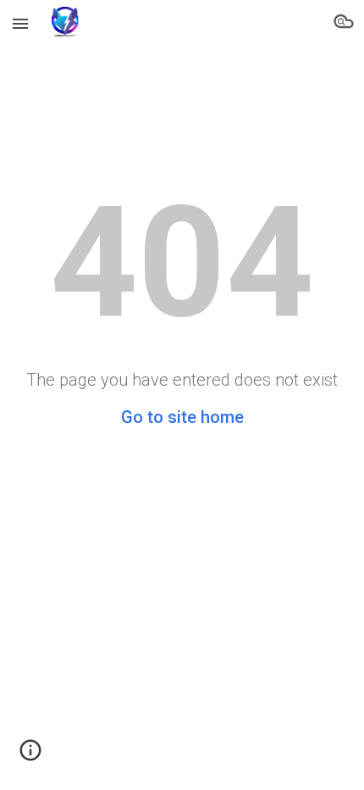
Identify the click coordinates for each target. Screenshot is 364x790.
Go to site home (182, 417)
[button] (20, 23)
